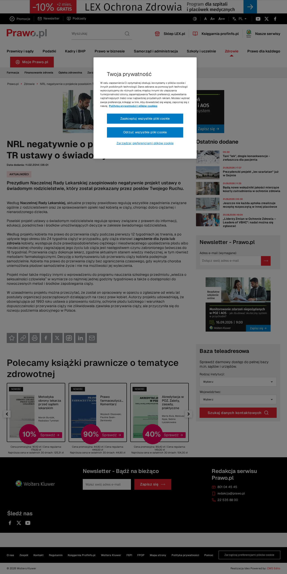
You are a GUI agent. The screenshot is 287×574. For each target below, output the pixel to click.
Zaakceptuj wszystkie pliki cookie (145, 119)
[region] (145, 108)
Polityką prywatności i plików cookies (133, 106)
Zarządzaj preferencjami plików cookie (145, 143)
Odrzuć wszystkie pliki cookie (145, 132)
